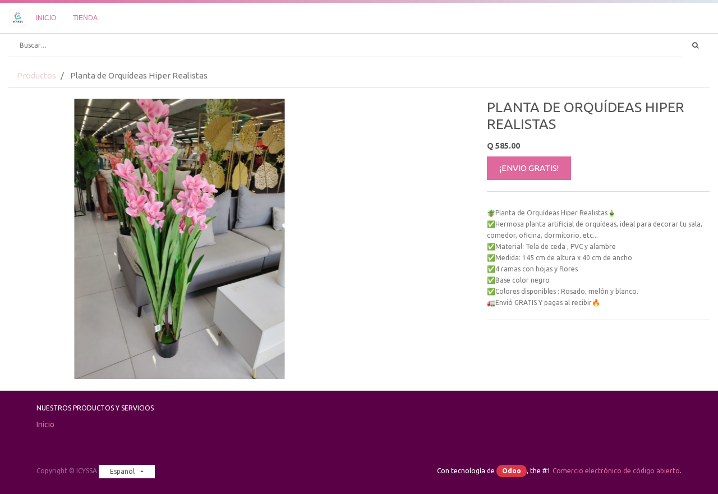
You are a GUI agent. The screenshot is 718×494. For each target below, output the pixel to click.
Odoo (511, 470)
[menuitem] (46, 17)
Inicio (45, 424)
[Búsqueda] (695, 45)
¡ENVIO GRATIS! (529, 168)
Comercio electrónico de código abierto (616, 470)
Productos (36, 75)
